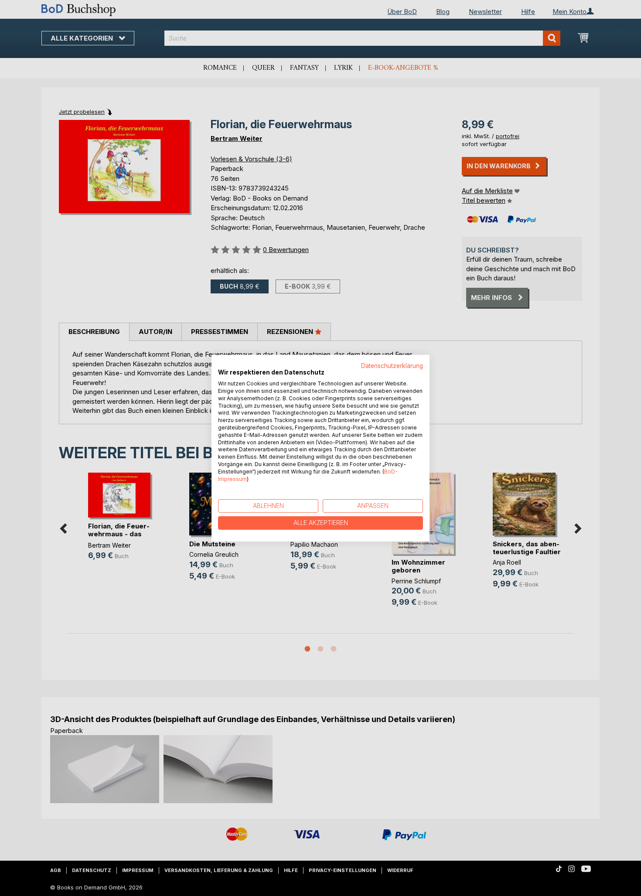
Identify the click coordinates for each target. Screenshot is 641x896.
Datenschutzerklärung (392, 365)
